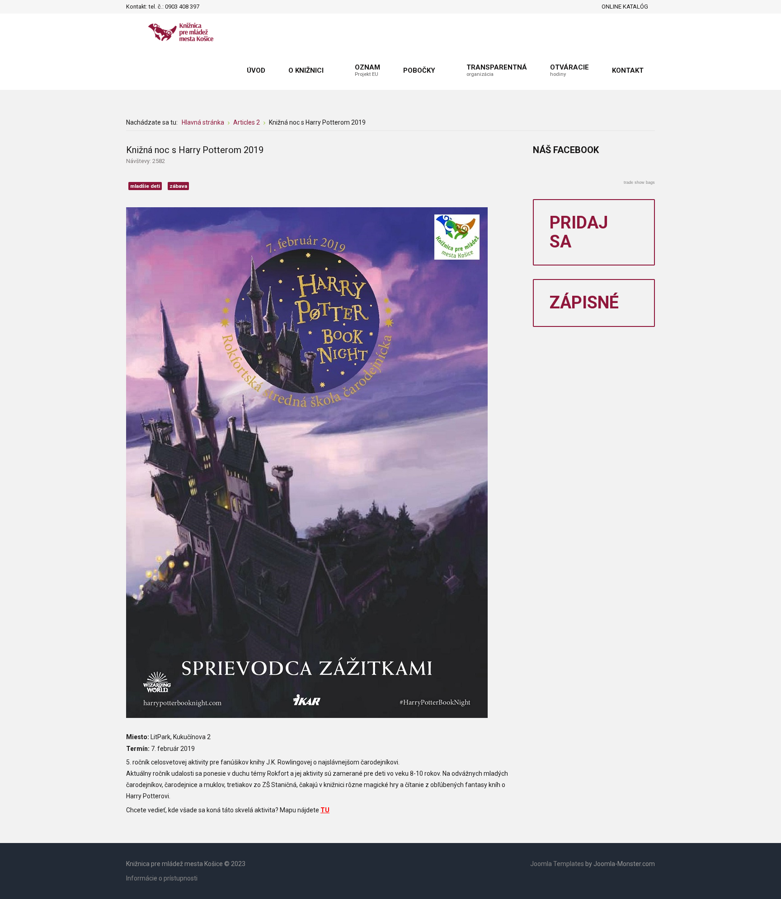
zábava (178, 186)
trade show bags (639, 182)
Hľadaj (209, 6)
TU (324, 810)
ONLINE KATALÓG (625, 6)
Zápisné (584, 302)
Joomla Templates (557, 863)
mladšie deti (145, 186)
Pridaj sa (579, 232)
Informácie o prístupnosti (162, 878)
